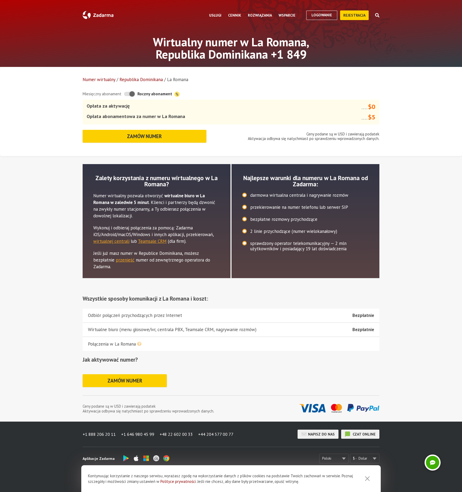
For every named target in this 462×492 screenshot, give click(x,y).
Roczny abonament (155, 93)
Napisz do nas (321, 434)
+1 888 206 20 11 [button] (99, 434)
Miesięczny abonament (102, 93)
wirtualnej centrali (111, 241)
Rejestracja (354, 15)
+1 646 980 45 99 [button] (137, 434)
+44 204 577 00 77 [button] (215, 434)
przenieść (125, 260)
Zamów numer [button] (144, 136)
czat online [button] (364, 434)
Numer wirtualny (99, 79)
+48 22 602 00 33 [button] (176, 434)
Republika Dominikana (141, 79)
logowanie (321, 15)
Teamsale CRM (152, 241)
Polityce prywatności (178, 481)
